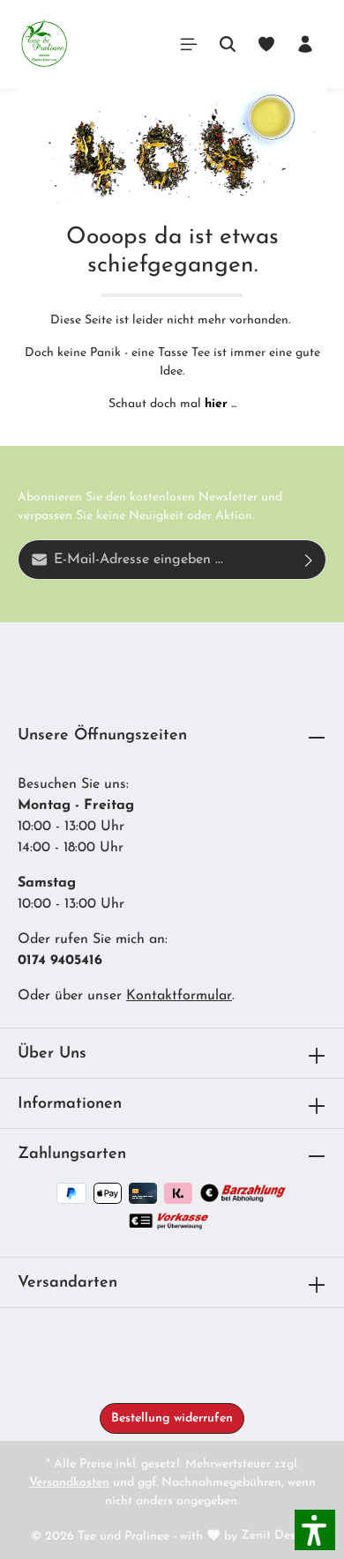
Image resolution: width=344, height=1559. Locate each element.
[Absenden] (309, 559)
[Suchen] (227, 44)
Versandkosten (69, 1482)
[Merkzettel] (266, 44)
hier (216, 404)
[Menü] (188, 44)
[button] (315, 1530)
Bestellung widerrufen (172, 1418)
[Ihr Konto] (305, 44)
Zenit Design (277, 1535)
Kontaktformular (179, 996)
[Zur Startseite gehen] (44, 44)
